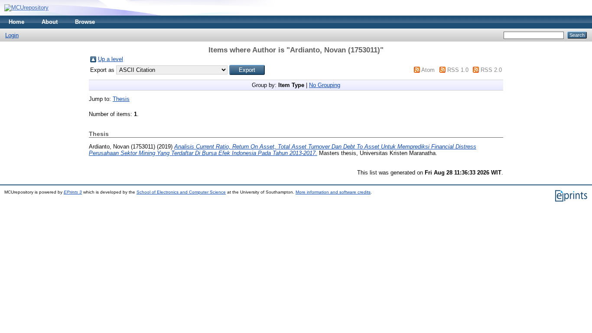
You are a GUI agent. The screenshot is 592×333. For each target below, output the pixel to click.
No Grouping (324, 85)
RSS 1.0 (457, 70)
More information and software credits (333, 192)
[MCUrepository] (26, 7)
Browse (85, 22)
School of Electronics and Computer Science (181, 192)
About (50, 22)
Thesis (121, 99)
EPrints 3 (73, 192)
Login (12, 35)
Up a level (110, 59)
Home (16, 22)
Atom (428, 70)
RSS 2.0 (491, 70)
